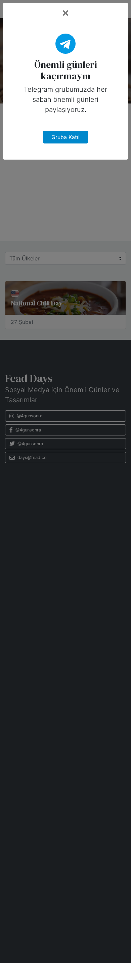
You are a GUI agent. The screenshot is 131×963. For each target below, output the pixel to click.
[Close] (66, 13)
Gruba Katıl (65, 137)
